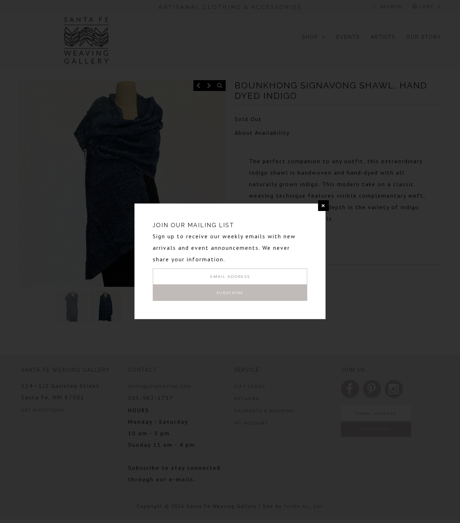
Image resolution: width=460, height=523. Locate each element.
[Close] (323, 205)
